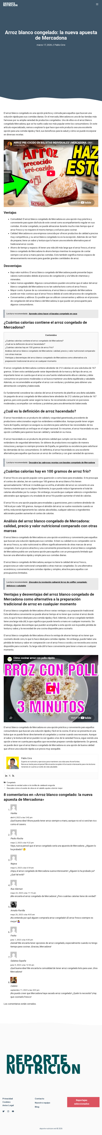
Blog (37, 1107)
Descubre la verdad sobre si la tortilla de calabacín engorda (31, 785)
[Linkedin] (6, 776)
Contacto (39, 1098)
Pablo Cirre (60, 45)
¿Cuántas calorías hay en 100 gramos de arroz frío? (29, 347)
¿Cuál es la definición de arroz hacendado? (25, 344)
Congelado (11, 782)
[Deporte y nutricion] (11, 4)
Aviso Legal (8, 1105)
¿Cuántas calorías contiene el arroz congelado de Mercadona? (34, 340)
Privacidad (7, 1098)
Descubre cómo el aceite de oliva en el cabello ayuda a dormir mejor (35, 788)
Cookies (6, 1102)
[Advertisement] (51, 65)
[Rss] (13, 776)
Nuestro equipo (42, 1102)
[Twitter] (10, 776)
